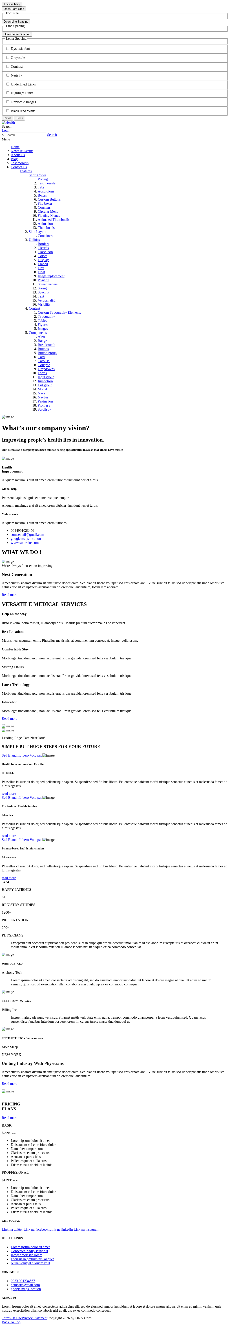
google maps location (26, 538)
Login (6, 130)
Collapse (44, 365)
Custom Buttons (49, 199)
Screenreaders (48, 284)
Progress (44, 405)
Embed (43, 264)
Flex (41, 268)
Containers (45, 236)
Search (52, 135)
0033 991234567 (23, 1281)
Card (41, 357)
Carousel (44, 361)
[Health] (8, 122)
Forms (42, 373)
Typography (46, 316)
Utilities (34, 240)
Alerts (42, 337)
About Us (18, 155)
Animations (46, 223)
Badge (42, 341)
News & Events (22, 151)
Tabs (41, 187)
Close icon (45, 252)
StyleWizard (10, 1095)
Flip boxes (45, 203)
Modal (42, 389)
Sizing (42, 288)
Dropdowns (46, 369)
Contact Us (19, 167)
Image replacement (51, 276)
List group (45, 385)
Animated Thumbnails (53, 219)
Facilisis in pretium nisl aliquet (32, 1259)
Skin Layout (37, 232)
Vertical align (47, 300)
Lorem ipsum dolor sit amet (30, 1247)
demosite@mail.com (25, 1285)
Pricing (43, 179)
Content (34, 308)
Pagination (45, 401)
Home (15, 147)
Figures (43, 324)
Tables (42, 320)
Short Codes (37, 175)
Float (41, 272)
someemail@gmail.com (27, 534)
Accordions (46, 191)
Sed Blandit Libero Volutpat (22, 755)
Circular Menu (48, 211)
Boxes (42, 195)
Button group (47, 353)
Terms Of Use (12, 1318)
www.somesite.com (25, 543)
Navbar (43, 397)
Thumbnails (46, 228)
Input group (46, 377)
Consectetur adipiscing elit (29, 1251)
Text (41, 296)
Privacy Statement (34, 1318)
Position (43, 280)
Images (43, 328)
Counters (44, 207)
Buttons (43, 349)
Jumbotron (45, 381)
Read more (9, 595)
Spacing (43, 292)
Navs (41, 393)
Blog (14, 159)
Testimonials (20, 163)
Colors (42, 256)
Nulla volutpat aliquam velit (30, 1263)
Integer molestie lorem (26, 1255)
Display (43, 260)
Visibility (44, 304)
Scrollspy (44, 409)
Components (38, 333)
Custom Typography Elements (59, 312)
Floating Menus (49, 215)
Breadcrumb (46, 345)
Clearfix (43, 248)
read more (9, 793)
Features (26, 171)
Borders (43, 244)
